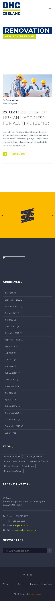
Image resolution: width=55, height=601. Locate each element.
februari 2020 (11, 406)
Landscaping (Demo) (38, 461)
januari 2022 (11, 326)
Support (21, 584)
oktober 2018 (11, 419)
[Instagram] (31, 575)
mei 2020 (9, 393)
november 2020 (12, 386)
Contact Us (7, 584)
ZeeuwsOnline (11, 100)
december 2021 (12, 333)
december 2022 (12, 306)
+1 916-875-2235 (20, 516)
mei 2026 (9, 293)
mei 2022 (9, 319)
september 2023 (12, 299)
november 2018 (12, 412)
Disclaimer (34, 584)
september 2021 (12, 339)
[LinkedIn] (27, 575)
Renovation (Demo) (13, 471)
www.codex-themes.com (26, 530)
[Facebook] (24, 575)
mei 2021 (9, 366)
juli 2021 (9, 353)
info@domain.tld (20, 525)
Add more (48, 584)
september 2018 (12, 426)
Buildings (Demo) (34, 456)
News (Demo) (28, 466)
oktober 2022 (11, 313)
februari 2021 (11, 373)
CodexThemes (35, 594)
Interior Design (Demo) (14, 461)
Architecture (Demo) (13, 456)
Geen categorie (10, 103)
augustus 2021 (11, 346)
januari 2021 (11, 379)
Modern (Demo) (11, 466)
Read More (18, 154)
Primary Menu (49, 8)
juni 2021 (9, 359)
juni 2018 (9, 432)
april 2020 (9, 399)
